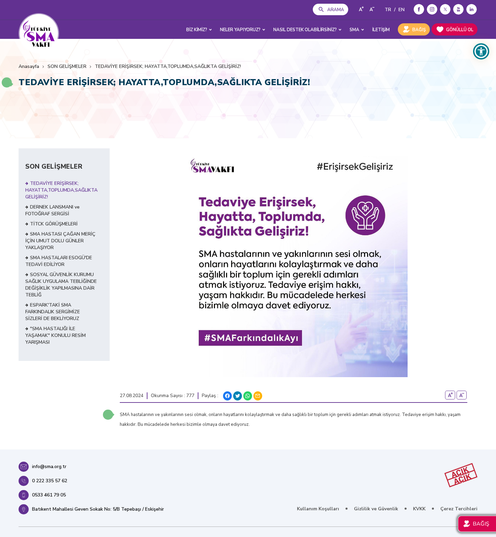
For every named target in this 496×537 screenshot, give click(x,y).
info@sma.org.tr (49, 466)
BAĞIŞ (419, 30)
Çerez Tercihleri (458, 509)
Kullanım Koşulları (318, 509)
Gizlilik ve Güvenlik (376, 509)
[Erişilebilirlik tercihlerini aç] (481, 51)
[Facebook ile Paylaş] (227, 395)
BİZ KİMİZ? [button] (196, 30)
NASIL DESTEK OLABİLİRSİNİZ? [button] (305, 30)
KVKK (419, 509)
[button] (7, 82)
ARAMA (335, 10)
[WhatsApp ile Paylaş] (247, 395)
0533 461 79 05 (49, 495)
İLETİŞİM (381, 30)
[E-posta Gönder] (257, 395)
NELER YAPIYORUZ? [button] (240, 30)
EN (401, 9)
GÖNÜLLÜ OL (459, 30)
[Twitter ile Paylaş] (237, 395)
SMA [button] (354, 30)
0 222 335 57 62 (49, 481)
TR (388, 9)
